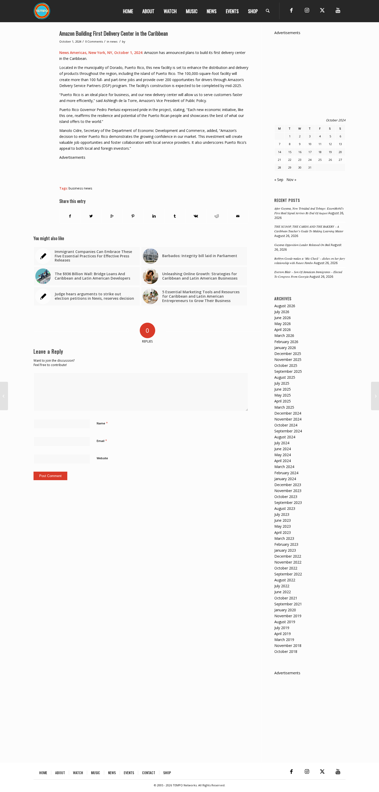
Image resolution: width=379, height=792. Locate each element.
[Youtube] (337, 10)
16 (299, 152)
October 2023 (285, 496)
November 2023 (287, 490)
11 (320, 144)
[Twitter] (322, 10)
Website (102, 458)
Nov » (291, 179)
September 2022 (288, 574)
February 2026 (286, 341)
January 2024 (285, 478)
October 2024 (285, 425)
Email (102, 440)
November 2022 (287, 562)
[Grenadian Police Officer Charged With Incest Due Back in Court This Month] (4, 396)
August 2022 (284, 579)
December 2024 (287, 413)
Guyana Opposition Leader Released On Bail (302, 245)
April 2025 (282, 401)
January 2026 (285, 347)
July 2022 (281, 585)
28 (279, 167)
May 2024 (282, 454)
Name (102, 423)
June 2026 (282, 317)
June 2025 (282, 389)
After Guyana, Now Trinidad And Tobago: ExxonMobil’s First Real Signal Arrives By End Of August (309, 210)
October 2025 (285, 365)
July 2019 (281, 627)
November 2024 (287, 419)
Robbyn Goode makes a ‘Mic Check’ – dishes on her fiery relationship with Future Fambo (309, 260)
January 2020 (285, 609)
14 (279, 152)
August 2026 (284, 305)
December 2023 (287, 484)
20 (340, 152)
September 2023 (288, 502)
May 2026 (282, 323)
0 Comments (94, 41)
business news (80, 188)
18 (320, 152)
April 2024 (282, 460)
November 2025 (287, 359)
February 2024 (286, 472)
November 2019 (287, 615)
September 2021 (288, 603)
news (113, 41)
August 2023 (284, 508)
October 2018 (285, 651)
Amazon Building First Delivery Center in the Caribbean (113, 33)
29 (289, 167)
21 (279, 160)
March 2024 (284, 466)
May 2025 (282, 395)
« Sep (278, 179)
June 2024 (282, 448)
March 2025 (284, 407)
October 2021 (285, 598)
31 (309, 167)
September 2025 (288, 371)
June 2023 (282, 520)
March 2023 (284, 538)
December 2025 (287, 353)
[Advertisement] (153, 172)
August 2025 (284, 377)
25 (320, 160)
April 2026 (282, 329)
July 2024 (281, 442)
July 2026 (281, 311)
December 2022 (287, 556)
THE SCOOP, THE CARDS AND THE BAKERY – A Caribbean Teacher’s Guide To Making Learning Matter (308, 228)
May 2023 (282, 526)
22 (289, 160)
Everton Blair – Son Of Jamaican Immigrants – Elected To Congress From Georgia (308, 274)
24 (309, 160)
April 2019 (282, 633)
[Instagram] (307, 10)
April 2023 (282, 532)
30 (299, 167)
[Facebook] (291, 10)
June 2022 (282, 591)
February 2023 (286, 544)
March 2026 (284, 335)
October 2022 (285, 568)
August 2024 (284, 436)
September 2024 (288, 431)
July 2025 (281, 383)
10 (309, 144)
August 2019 (284, 621)
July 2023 (281, 514)
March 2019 (284, 639)
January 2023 (285, 550)
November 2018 (287, 645)
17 (309, 152)
